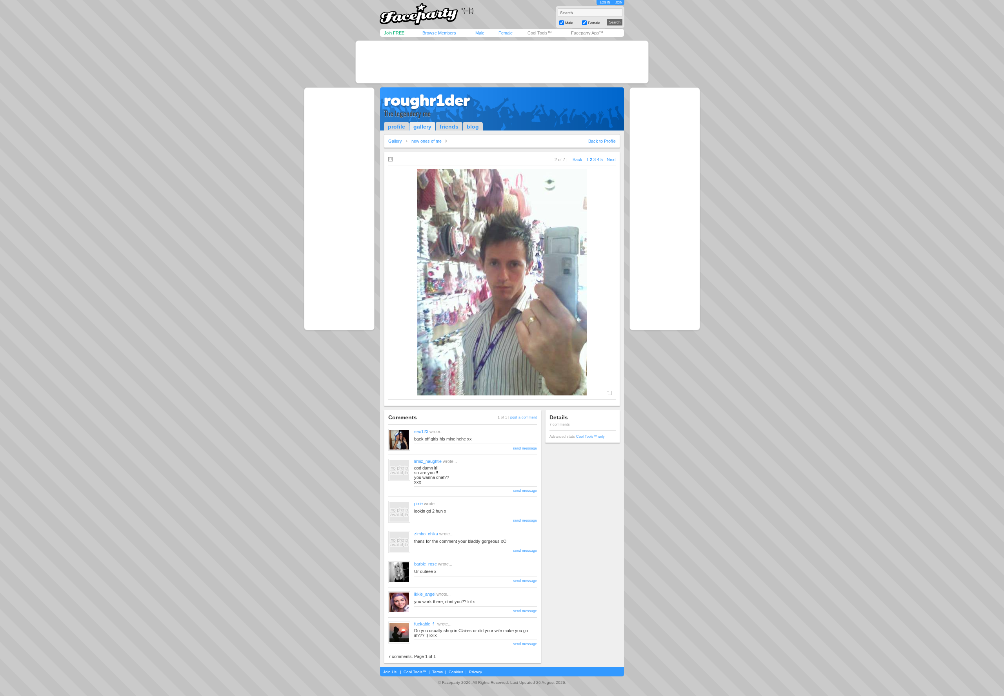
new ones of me (426, 141)
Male (479, 33)
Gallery (395, 141)
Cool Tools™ (539, 33)
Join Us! (390, 672)
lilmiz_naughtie (428, 461)
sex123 (421, 431)
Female (505, 33)
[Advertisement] (502, 62)
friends (449, 126)
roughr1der (427, 100)
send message (525, 448)
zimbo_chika (426, 533)
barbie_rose (425, 564)
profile (396, 126)
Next (611, 159)
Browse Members (439, 33)
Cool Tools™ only (590, 437)
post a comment (523, 417)
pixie (418, 503)
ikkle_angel (424, 594)
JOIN (618, 2)
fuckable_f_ (425, 624)
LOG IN (605, 2)
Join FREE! (395, 33)
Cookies (456, 672)
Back (577, 159)
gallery (422, 126)
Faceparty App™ (587, 33)
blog (473, 126)
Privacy (475, 672)
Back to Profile (602, 141)
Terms (437, 672)
